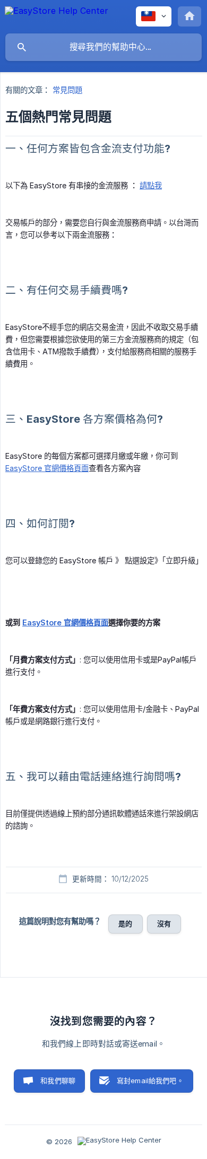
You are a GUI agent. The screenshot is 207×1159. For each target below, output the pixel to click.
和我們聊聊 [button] (57, 1080)
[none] (56, 15)
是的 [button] (125, 923)
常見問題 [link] (67, 89)
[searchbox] (103, 47)
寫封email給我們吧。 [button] (150, 1080)
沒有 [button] (164, 923)
